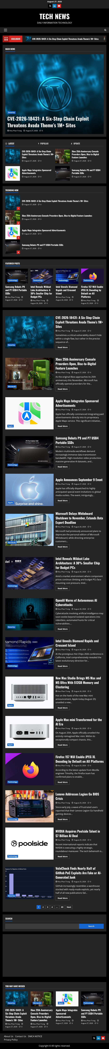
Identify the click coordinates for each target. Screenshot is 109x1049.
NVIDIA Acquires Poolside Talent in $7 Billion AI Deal (29, 844)
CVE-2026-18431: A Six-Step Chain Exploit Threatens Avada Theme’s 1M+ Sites (65, 38)
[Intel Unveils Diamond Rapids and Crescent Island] (67, 276)
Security (11, 112)
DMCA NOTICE (35, 1036)
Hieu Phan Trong (15, 131)
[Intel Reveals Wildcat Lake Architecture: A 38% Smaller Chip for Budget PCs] (42, 276)
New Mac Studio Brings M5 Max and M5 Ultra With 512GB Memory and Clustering (29, 693)
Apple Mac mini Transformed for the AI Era (29, 732)
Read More (64, 348)
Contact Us (20, 1036)
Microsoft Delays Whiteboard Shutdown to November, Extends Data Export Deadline (29, 530)
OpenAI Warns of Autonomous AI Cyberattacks (29, 614)
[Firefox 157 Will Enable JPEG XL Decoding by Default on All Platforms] (92, 276)
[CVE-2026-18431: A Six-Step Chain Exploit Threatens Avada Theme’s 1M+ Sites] (54, 94)
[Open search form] (105, 30)
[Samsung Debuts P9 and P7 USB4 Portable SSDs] (16, 276)
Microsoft (12, 386)
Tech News (54, 16)
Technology (12, 280)
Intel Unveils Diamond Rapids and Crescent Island (66, 290)
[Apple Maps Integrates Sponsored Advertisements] (67, 998)
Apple (10, 426)
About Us (8, 1036)
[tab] (21, 144)
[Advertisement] (54, 955)
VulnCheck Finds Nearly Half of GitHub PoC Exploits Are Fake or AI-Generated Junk (29, 883)
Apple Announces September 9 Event (29, 490)
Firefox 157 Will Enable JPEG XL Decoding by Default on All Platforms (92, 292)
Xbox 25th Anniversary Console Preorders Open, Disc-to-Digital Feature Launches (62, 156)
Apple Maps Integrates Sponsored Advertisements (12, 173)
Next (69, 907)
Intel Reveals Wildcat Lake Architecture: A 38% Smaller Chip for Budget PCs (41, 292)
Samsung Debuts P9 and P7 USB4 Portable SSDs (62, 173)
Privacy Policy (11, 1039)
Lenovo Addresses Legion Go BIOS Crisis (29, 806)
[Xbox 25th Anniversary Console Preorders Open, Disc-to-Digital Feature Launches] (42, 998)
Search (8, 918)
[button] (5, 30)
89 (62, 907)
